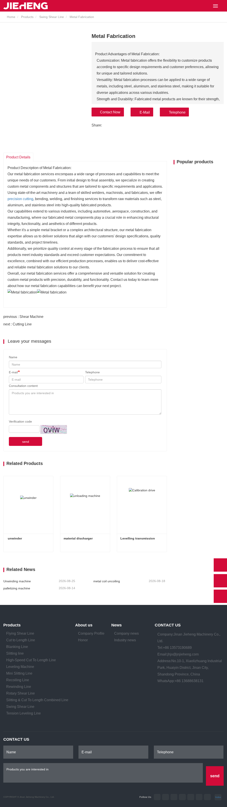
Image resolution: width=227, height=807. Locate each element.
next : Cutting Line (17, 324)
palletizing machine (16, 588)
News (116, 625)
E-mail (13, 372)
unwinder (14, 538)
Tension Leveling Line (23, 713)
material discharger (78, 538)
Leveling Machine (20, 667)
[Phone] (220, 565)
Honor (83, 640)
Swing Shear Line (51, 17)
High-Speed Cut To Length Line (31, 660)
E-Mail (145, 112)
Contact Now (110, 112)
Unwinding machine (17, 581)
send (25, 441)
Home (10, 17)
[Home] (25, 5)
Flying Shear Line (20, 633)
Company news (126, 633)
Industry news (125, 640)
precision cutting (20, 199)
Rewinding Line (18, 687)
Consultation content (23, 386)
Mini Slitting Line (19, 673)
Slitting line (15, 653)
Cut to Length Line (20, 640)
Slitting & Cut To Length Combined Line (37, 700)
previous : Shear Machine (23, 317)
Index (218, 797)
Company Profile (91, 633)
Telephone (177, 112)
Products (27, 17)
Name (13, 357)
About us (83, 625)
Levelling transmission (137, 538)
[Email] (220, 580)
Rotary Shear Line (20, 693)
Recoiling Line (17, 680)
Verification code (20, 421)
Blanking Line (17, 647)
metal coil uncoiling (106, 581)
